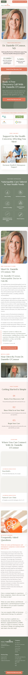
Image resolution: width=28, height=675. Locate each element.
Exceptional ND (4, 656)
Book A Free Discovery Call (19, 1)
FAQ (16, 665)
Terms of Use (17, 646)
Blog (16, 663)
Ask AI (3, 1)
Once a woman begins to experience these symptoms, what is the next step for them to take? (13, 595)
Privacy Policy (17, 648)
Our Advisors (17, 642)
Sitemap (16, 651)
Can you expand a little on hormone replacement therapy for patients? (12, 613)
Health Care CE (4, 658)
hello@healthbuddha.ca (5, 645)
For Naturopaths (18, 658)
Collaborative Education (5, 660)
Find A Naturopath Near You (20, 656)
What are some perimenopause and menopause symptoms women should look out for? (12, 547)
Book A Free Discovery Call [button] (14, 69)
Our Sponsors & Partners (20, 644)
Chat (2, 644)
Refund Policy (17, 649)
